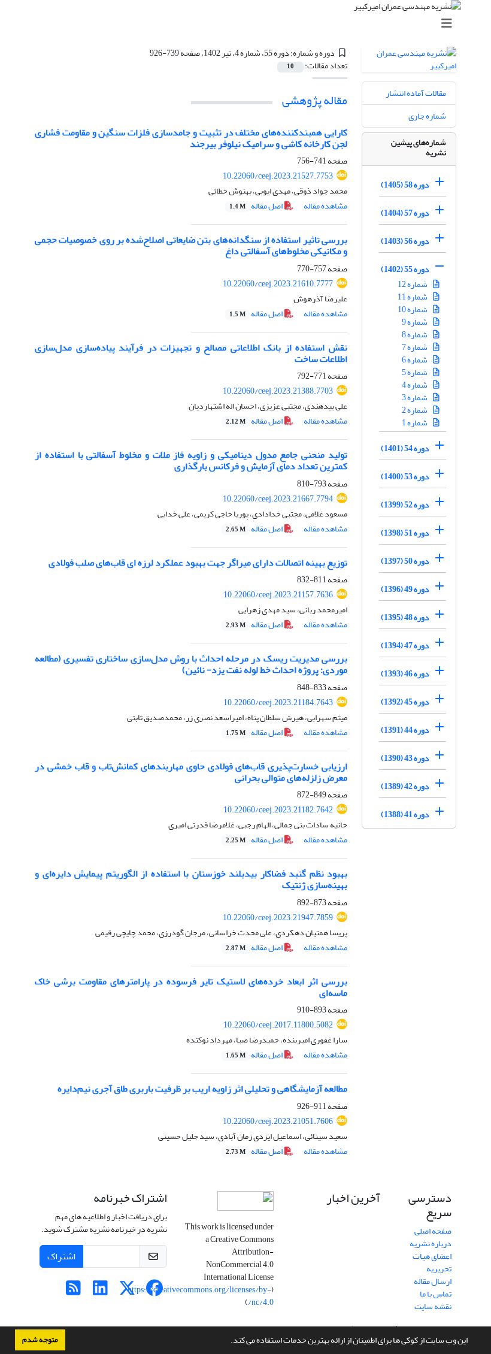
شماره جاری (427, 116)
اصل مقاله (256, 206)
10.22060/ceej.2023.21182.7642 (278, 810)
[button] (227, 1341)
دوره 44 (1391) (405, 730)
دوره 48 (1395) (405, 617)
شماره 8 (415, 335)
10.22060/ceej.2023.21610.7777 (278, 284)
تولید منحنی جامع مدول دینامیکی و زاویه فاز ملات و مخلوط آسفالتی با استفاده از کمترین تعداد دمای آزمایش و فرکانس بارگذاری (191, 460)
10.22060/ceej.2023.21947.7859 (278, 917)
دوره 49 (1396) (405, 589)
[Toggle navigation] (249, 23)
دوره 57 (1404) (405, 213)
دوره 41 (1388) (405, 814)
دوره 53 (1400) (405, 477)
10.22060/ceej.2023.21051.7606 (278, 1121)
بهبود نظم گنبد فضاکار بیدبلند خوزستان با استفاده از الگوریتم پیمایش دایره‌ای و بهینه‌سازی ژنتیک (191, 879)
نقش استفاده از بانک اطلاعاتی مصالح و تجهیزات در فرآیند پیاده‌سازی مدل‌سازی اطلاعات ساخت (191, 353)
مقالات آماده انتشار (416, 93)
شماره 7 (415, 347)
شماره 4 (415, 385)
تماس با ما (435, 1294)
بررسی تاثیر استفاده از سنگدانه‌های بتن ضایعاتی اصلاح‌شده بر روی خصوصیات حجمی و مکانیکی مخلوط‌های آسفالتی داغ (191, 245)
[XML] (142, 53)
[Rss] (73, 1291)
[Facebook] (154, 1291)
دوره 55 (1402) (405, 269)
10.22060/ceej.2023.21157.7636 (278, 595)
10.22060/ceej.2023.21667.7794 (278, 499)
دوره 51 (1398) (405, 533)
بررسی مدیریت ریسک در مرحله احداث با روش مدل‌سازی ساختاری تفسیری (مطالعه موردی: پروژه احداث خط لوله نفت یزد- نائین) (191, 664)
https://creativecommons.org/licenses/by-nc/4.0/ (201, 1296)
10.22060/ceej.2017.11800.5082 (278, 1025)
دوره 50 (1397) (405, 561)
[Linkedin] (100, 1291)
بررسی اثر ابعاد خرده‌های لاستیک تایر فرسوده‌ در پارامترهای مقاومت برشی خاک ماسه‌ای (191, 987)
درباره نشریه (430, 1243)
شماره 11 (413, 297)
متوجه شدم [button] (40, 1339)
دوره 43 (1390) (405, 758)
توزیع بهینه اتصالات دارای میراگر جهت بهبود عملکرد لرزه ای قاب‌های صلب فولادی (198, 563)
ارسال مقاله (432, 1281)
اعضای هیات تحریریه (432, 1262)
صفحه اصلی (432, 1231)
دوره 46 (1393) (405, 674)
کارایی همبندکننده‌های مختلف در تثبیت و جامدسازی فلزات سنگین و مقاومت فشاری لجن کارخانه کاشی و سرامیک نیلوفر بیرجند (191, 138)
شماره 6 (415, 360)
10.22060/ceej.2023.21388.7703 (278, 391)
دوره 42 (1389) (405, 786)
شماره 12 (413, 284)
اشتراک (61, 1256)
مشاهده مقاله (325, 206)
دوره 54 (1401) (405, 448)
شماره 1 (415, 423)
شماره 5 (415, 372)
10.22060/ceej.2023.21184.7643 (278, 702)
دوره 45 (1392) (405, 702)
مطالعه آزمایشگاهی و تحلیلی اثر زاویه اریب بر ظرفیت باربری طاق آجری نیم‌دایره (202, 1089)
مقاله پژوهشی (314, 100)
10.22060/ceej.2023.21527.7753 (278, 176)
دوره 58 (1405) (405, 185)
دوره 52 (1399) (405, 505)
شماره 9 (415, 322)
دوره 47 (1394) (405, 645)
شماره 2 (415, 410)
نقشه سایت (432, 1306)
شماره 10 (413, 309)
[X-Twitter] (127, 1291)
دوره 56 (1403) (405, 241)
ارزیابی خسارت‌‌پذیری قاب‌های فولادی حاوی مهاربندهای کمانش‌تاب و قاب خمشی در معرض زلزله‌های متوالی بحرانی (191, 772)
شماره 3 (415, 397)
